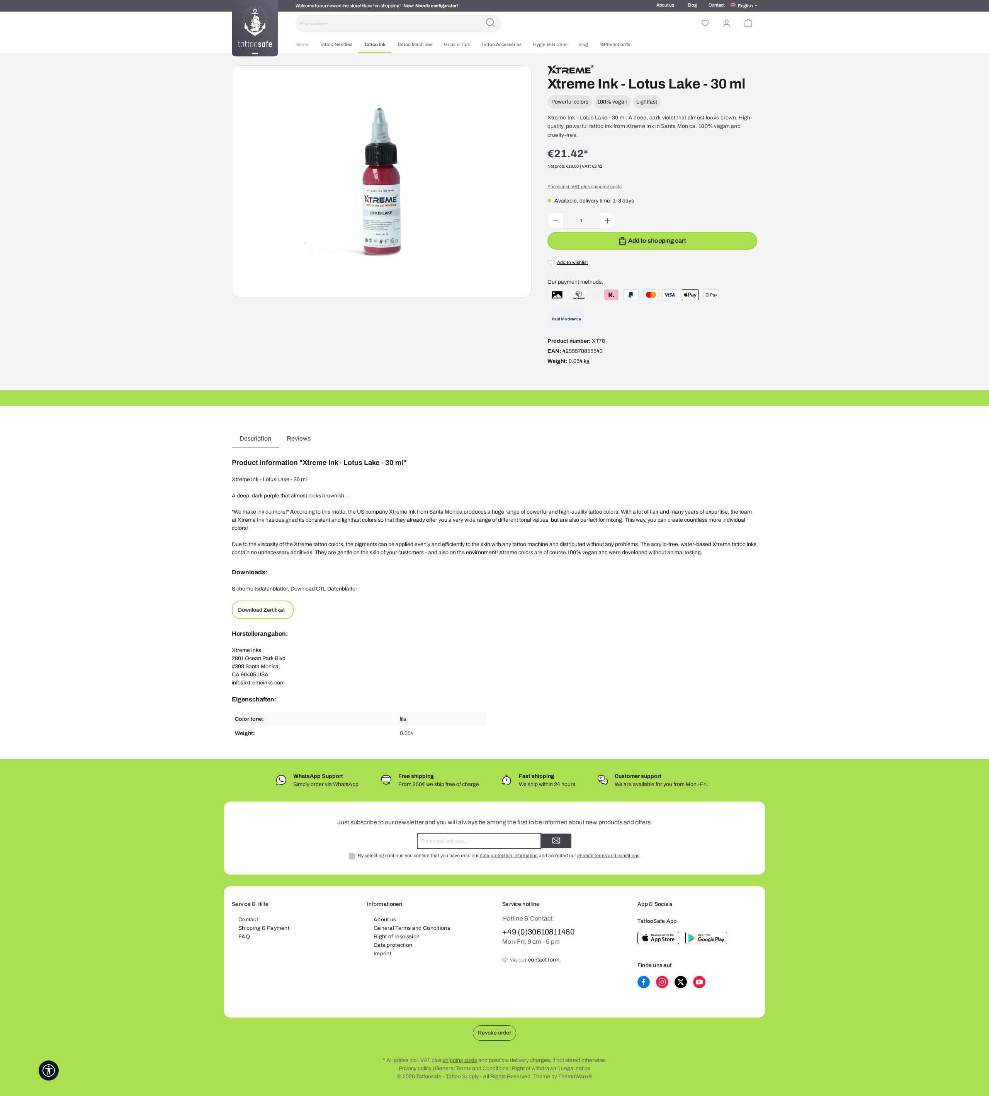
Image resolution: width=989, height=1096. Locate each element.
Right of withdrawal (534, 1068)
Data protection (393, 945)
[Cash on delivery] (579, 295)
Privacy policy (415, 1068)
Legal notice (575, 1068)
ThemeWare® (575, 1076)
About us (665, 5)
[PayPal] (631, 295)
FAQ (244, 936)
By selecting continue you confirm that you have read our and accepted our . (499, 855)
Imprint (382, 953)
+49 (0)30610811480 (538, 932)
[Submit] (556, 841)
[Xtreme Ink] (570, 70)
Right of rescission (397, 936)
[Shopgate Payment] (557, 295)
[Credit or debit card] (660, 295)
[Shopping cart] (748, 23)
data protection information (509, 855)
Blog (692, 5)
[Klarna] (611, 295)
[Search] (490, 23)
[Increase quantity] (607, 220)
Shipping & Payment (263, 928)
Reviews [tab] (299, 438)
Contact (717, 5)
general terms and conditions (608, 855)
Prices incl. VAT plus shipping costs (584, 186)
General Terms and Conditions (412, 928)
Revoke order (494, 1033)
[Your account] (727, 23)
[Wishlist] (705, 23)
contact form (543, 960)
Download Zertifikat (261, 610)
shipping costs (460, 1060)
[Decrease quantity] (556, 220)
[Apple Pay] (690, 295)
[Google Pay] (711, 295)
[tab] (255, 438)
